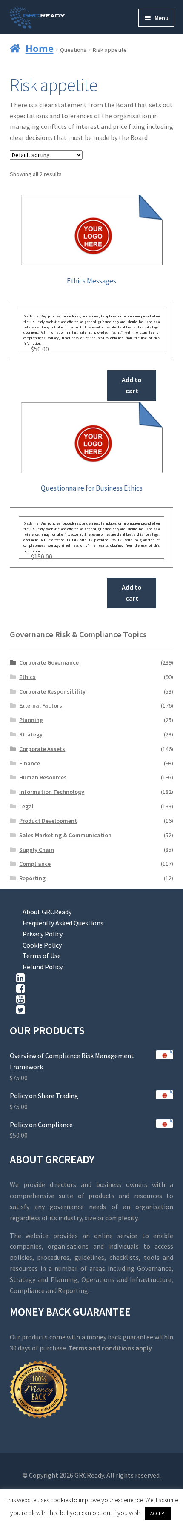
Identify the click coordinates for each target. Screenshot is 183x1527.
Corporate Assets (42, 749)
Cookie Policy (42, 945)
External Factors (40, 705)
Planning (31, 720)
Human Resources (43, 777)
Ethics (27, 677)
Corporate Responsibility (52, 691)
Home (40, 48)
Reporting (32, 878)
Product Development (48, 821)
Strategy (31, 734)
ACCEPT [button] (158, 1513)
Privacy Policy (43, 934)
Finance (29, 763)
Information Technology (51, 792)
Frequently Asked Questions (63, 923)
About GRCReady (47, 912)
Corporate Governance (49, 662)
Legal (26, 806)
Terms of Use (42, 955)
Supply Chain (36, 849)
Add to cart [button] (132, 385)
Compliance (35, 864)
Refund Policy (43, 966)
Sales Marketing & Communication (65, 835)
